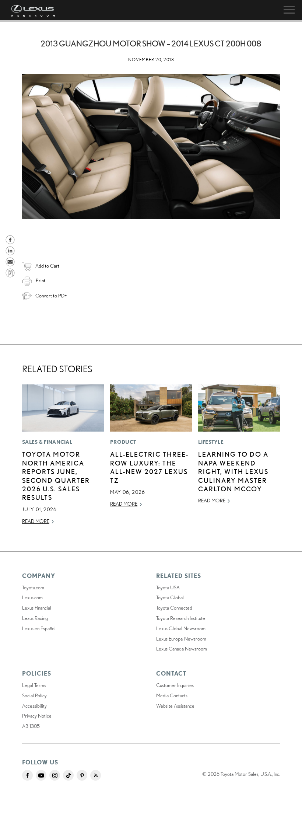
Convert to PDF (51, 296)
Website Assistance (175, 706)
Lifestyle (211, 442)
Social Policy (34, 695)
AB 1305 (31, 726)
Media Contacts (171, 695)
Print (40, 280)
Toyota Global (170, 597)
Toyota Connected (174, 608)
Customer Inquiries (175, 685)
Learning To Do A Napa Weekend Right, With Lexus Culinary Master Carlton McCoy (233, 471)
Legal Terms (34, 685)
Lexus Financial (36, 608)
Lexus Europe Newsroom (181, 639)
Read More (35, 521)
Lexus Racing (35, 618)
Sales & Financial (47, 442)
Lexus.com (32, 597)
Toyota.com (33, 587)
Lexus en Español (39, 628)
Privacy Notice (37, 716)
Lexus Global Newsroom (181, 628)
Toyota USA (168, 587)
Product (123, 442)
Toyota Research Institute (180, 618)
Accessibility (34, 706)
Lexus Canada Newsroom (181, 649)
